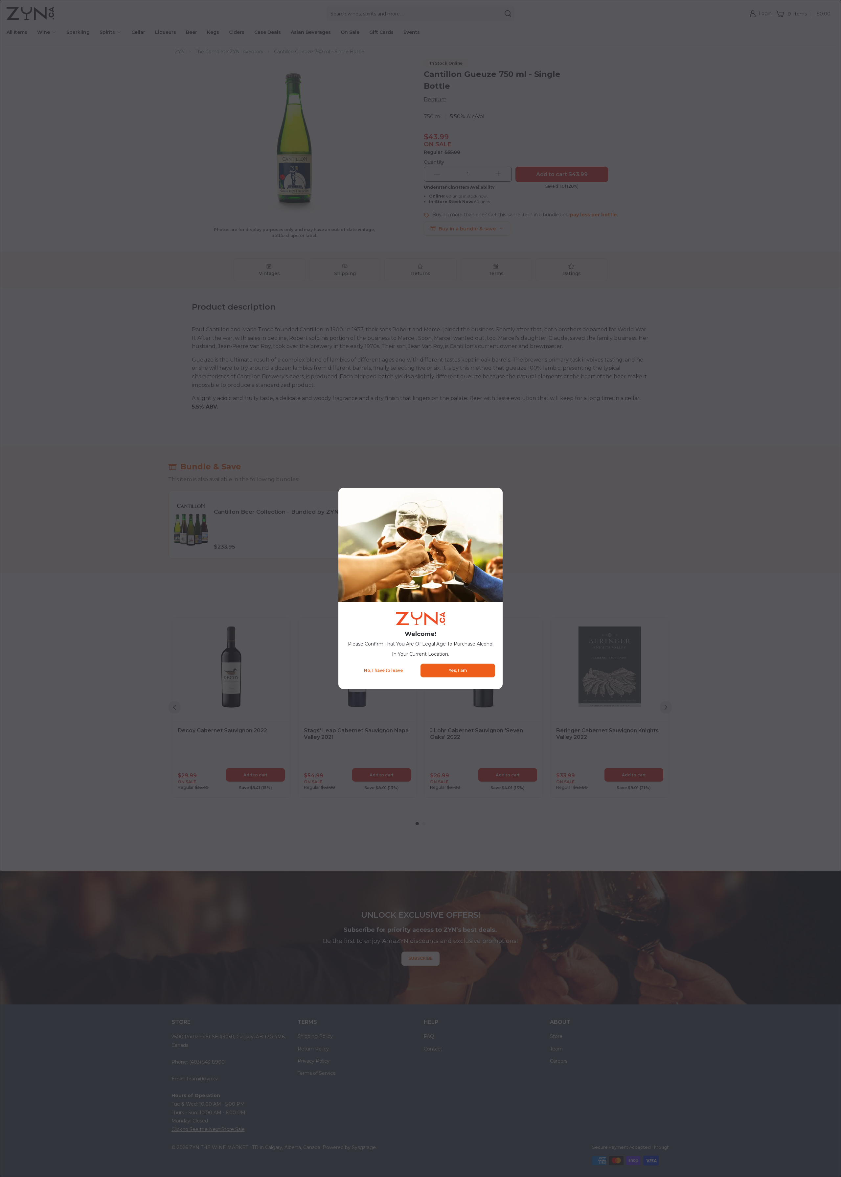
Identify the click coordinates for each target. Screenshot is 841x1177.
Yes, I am (458, 670)
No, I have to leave (383, 670)
